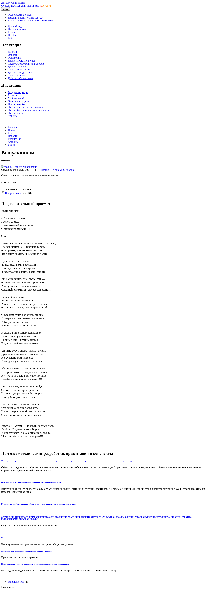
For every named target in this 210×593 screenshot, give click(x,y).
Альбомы (13, 141)
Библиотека (14, 138)
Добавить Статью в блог (21, 60)
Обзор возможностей (20, 14)
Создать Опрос (16, 75)
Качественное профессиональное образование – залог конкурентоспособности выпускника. (39, 504)
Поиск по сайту (16, 104)
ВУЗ (10, 38)
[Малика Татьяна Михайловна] (19, 166)
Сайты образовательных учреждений (29, 110)
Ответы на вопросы (19, 101)
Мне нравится (16, 581)
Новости (13, 135)
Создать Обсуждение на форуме (26, 63)
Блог (10, 133)
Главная (12, 51)
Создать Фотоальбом (19, 69)
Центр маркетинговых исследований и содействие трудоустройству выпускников (35, 564)
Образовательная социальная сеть (26, 5)
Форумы (12, 116)
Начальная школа (17, 29)
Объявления (14, 57)
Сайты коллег (15, 113)
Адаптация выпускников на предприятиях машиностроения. (26, 551)
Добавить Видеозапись (21, 72)
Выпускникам (13, 193)
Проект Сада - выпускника (12, 538)
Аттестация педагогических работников (30, 20)
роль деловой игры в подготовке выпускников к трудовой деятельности (31, 482)
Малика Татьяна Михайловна (57, 169)
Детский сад (15, 26)
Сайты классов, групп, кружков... (26, 107)
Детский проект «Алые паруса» (25, 17)
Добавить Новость (18, 66)
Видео (11, 144)
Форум (12, 130)
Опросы (12, 54)
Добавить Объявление (20, 78)
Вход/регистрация (18, 92)
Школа (11, 32)
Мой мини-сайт (16, 98)
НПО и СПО (15, 35)
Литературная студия (13, 2)
